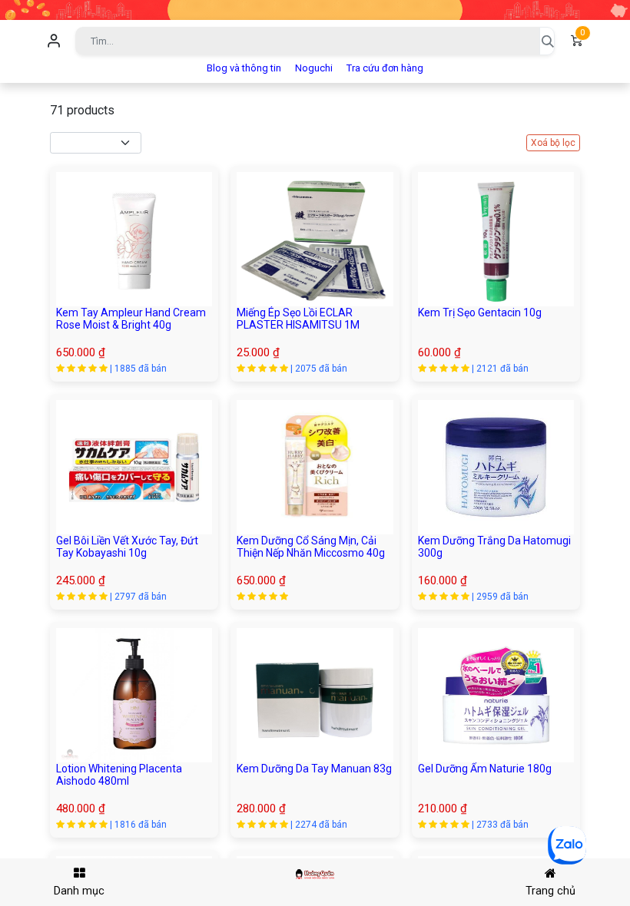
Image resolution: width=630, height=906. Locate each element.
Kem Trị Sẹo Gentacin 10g (480, 312)
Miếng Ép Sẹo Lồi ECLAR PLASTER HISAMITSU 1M (298, 319)
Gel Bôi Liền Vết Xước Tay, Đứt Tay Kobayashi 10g (127, 547)
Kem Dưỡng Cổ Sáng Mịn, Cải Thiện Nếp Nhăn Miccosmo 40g (311, 547)
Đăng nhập (53, 41)
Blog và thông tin (244, 68)
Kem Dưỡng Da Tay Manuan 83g (314, 768)
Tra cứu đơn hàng (384, 68)
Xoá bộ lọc (553, 142)
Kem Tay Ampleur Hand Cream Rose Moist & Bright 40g (131, 319)
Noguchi (314, 68)
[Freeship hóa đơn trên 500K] (315, 9)
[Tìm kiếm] (547, 41)
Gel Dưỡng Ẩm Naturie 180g (485, 768)
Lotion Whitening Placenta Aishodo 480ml (119, 775)
